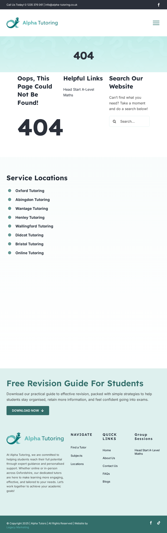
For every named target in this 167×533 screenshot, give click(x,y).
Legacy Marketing (18, 527)
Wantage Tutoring (31, 208)
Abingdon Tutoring (32, 199)
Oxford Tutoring (29, 191)
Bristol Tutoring (29, 244)
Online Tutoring (29, 253)
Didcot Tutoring (29, 235)
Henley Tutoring (30, 217)
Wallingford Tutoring (34, 226)
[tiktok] (158, 523)
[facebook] (158, 5)
